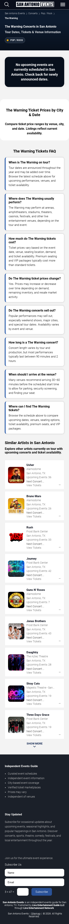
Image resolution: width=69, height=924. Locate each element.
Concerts (33, 13)
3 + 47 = (9, 891)
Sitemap (35, 913)
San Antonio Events (15, 13)
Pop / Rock (46, 13)
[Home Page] (35, 5)
